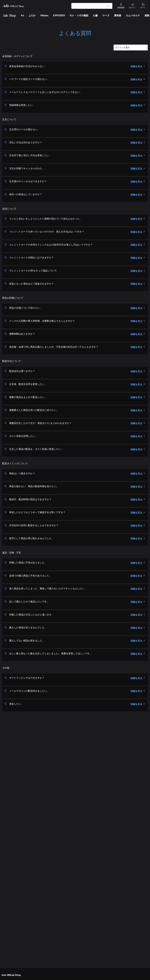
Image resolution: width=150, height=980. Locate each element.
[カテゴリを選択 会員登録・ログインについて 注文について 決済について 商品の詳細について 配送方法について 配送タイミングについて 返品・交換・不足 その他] (131, 47)
